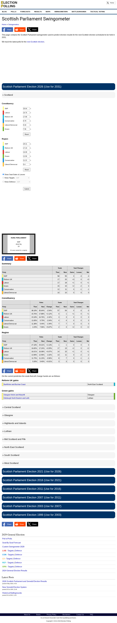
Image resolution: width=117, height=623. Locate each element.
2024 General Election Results (14, 571)
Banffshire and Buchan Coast (14, 384)
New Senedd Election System (14, 587)
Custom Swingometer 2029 (13, 547)
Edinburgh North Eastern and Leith (16, 398)
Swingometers (61, 12)
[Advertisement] (58, 64)
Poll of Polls (7, 539)
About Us (27, 614)
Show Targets (9, 178)
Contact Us (80, 614)
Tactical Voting (97, 12)
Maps (48, 12)
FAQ (91, 614)
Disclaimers (66, 614)
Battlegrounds (79, 12)
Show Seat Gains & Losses (14, 174)
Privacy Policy (51, 614)
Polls (13, 12)
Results (38, 12)
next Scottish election (35, 42)
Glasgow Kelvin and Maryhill (14, 395)
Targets (11, 551)
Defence (18, 551)
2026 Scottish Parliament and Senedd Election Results (24, 581)
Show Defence (9, 182)
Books (38, 614)
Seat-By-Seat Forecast (11, 543)
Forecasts (25, 12)
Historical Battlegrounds (12, 593)
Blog (4, 12)
